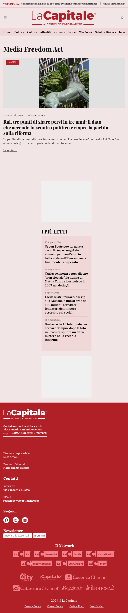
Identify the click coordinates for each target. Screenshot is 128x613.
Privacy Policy (32, 606)
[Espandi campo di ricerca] (122, 17)
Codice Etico (77, 606)
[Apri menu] (5, 18)
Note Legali (97, 606)
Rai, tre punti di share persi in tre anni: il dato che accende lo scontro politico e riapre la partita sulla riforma (55, 127)
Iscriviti (39, 535)
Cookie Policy (55, 606)
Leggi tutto (10, 150)
